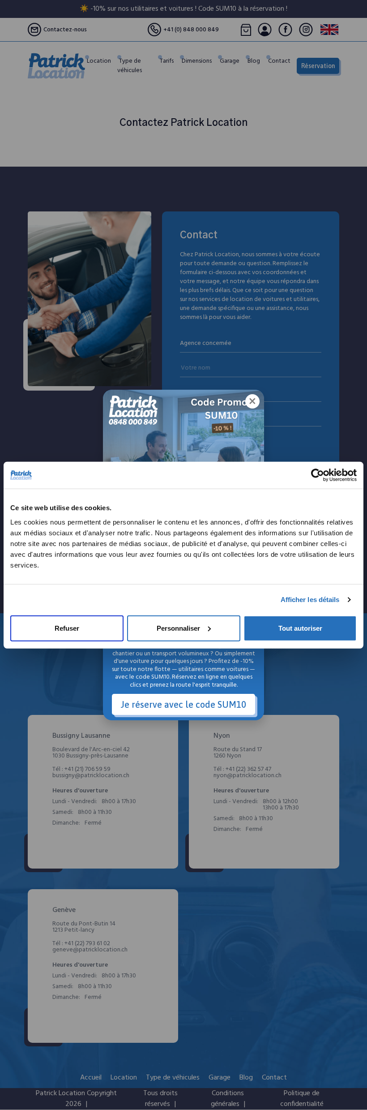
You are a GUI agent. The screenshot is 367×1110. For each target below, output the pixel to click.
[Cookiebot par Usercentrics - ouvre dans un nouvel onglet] (317, 475)
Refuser (67, 628)
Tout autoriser (300, 628)
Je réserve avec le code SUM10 (183, 704)
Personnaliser (178, 628)
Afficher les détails (310, 599)
